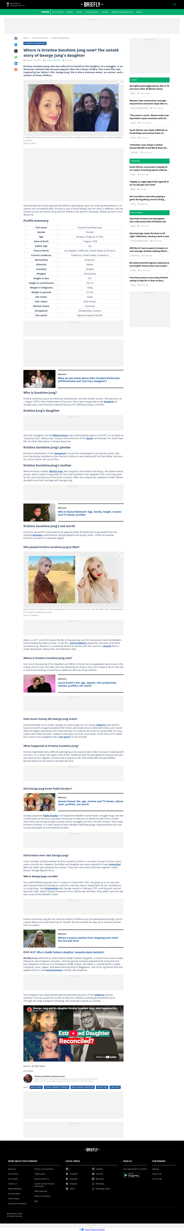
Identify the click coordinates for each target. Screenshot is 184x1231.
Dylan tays (102, 1087)
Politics (70, 12)
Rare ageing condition (83, 1087)
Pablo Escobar (51, 815)
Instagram (60, 453)
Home (45, 12)
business (37, 535)
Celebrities (134, 152)
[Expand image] (120, 82)
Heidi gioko (36, 1087)
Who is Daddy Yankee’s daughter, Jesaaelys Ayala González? (70, 952)
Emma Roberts (78, 642)
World (79, 12)
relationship (51, 888)
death (89, 438)
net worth (64, 736)
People (105, 12)
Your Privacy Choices (95, 1229)
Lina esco (115, 1087)
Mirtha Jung (56, 471)
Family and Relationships (139, 108)
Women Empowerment (122, 12)
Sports (139, 12)
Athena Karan (60, 435)
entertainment (53, 970)
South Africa (58, 12)
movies (107, 645)
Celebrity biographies (61, 38)
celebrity (99, 994)
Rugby (133, 93)
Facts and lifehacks (40, 38)
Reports (101, 724)
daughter (109, 401)
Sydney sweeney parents (56, 1087)
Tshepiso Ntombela (54, 60)
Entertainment (92, 12)
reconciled (115, 864)
